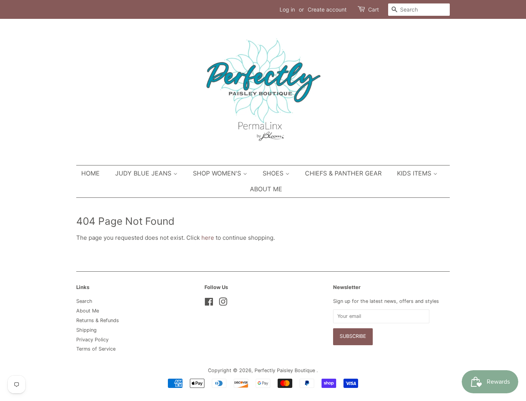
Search (84, 301)
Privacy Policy (92, 340)
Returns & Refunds (97, 320)
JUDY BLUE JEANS (144, 173)
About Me (266, 189)
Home (90, 173)
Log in (287, 9)
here (207, 237)
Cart (373, 9)
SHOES (274, 173)
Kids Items (415, 173)
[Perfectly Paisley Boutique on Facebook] (208, 303)
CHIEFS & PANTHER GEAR (343, 173)
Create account (327, 9)
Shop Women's (218, 173)
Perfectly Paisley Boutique (286, 370)
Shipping (86, 330)
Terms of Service (96, 349)
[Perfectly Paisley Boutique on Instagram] (223, 303)
